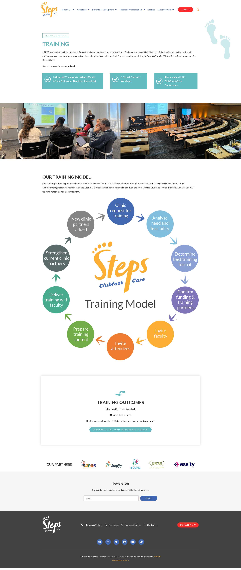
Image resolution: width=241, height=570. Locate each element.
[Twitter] (116, 542)
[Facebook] (100, 542)
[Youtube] (133, 542)
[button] (198, 10)
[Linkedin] (124, 542)
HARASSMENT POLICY (120, 560)
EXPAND (157, 556)
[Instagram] (108, 542)
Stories (151, 9)
